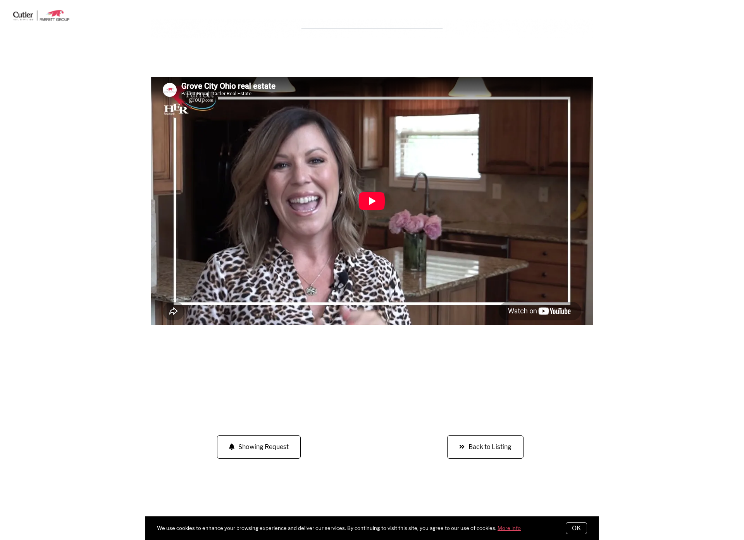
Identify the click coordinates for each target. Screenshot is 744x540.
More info (509, 528)
